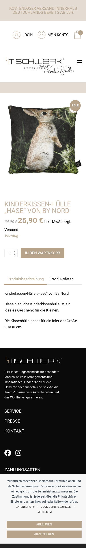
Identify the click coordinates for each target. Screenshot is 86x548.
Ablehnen (44, 524)
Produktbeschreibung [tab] (26, 279)
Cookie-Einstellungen (56, 506)
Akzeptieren (44, 534)
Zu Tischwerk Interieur (34, 27)
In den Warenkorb (42, 253)
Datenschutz (25, 506)
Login (28, 35)
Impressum (44, 511)
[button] (79, 62)
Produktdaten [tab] (61, 279)
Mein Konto (58, 35)
